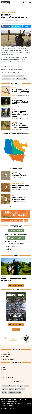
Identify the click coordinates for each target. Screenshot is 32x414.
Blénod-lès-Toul (22, 79)
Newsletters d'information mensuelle (16, 234)
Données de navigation (9, 408)
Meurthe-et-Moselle (7, 220)
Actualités (6, 353)
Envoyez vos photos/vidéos (11, 379)
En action (6, 358)
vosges (20, 386)
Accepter (3, 412)
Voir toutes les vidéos (16, 285)
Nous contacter (8, 377)
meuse (26, 386)
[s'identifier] (23, 2)
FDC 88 (4, 392)
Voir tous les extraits (16, 324)
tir (13, 79)
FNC (16, 389)
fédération (20, 76)
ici (19, 72)
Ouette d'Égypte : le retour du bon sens (19, 175)
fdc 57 (11, 389)
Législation (6, 356)
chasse (22, 389)
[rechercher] (25, 2)
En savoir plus (9, 405)
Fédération (6, 354)
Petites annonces (8, 359)
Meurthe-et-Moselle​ (9, 366)
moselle (4, 386)
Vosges (26, 220)
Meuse (15, 220)
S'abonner (16, 329)
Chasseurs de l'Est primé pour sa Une (19, 198)
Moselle (21, 220)
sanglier (4, 389)
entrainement (6, 79)
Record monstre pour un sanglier (20, 186)
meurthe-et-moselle (8, 76)
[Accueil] (5, 2)
